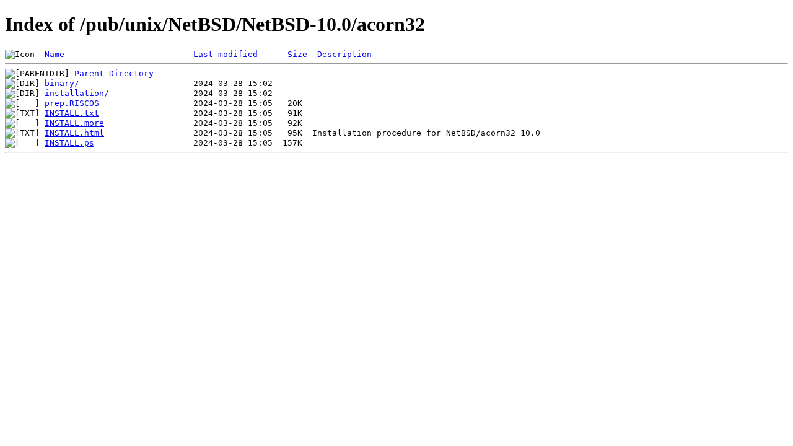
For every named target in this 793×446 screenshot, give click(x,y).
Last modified (225, 54)
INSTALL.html (74, 133)
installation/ (77, 93)
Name (54, 54)
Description (344, 54)
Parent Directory (114, 73)
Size (297, 54)
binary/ (62, 83)
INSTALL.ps (69, 142)
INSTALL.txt (72, 113)
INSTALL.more (74, 123)
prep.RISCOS (72, 103)
